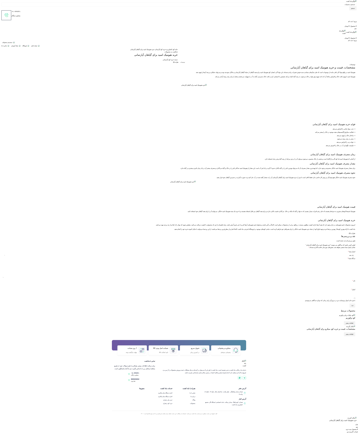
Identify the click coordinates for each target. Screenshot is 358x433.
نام (353, 281)
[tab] (182, 62)
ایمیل (353, 289)
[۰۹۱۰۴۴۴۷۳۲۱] (6, 15)
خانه (176, 49)
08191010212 (135, 379)
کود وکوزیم (350, 318)
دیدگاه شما (351, 258)
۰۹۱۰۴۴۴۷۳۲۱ (16, 11)
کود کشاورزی (170, 49)
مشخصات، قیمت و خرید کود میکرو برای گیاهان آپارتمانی (331, 329)
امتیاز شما (351, 251)
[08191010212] (129, 380)
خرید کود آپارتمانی (160, 49)
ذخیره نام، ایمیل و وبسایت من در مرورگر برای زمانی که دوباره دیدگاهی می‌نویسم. (330, 300)
